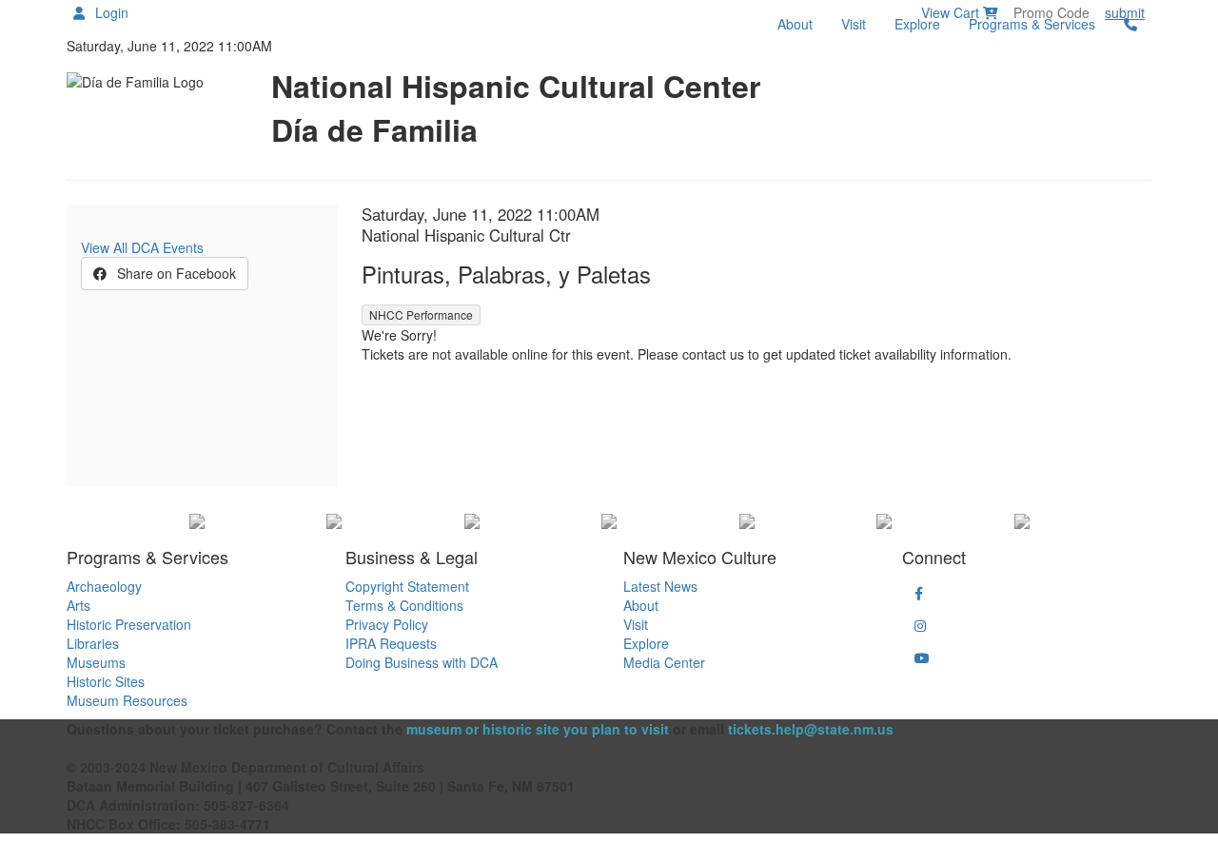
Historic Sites (106, 681)
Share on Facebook (174, 273)
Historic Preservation (129, 624)
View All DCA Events (142, 247)
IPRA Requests (391, 643)
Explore (917, 23)
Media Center (664, 662)
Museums (96, 662)
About (795, 23)
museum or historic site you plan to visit (537, 728)
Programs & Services (1032, 23)
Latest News (660, 586)
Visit (853, 23)
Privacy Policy (386, 624)
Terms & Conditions (404, 605)
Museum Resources (127, 700)
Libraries (93, 643)
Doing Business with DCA (421, 662)
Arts (78, 605)
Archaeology (104, 586)
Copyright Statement (407, 586)
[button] (918, 593)
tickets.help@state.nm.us (811, 728)
